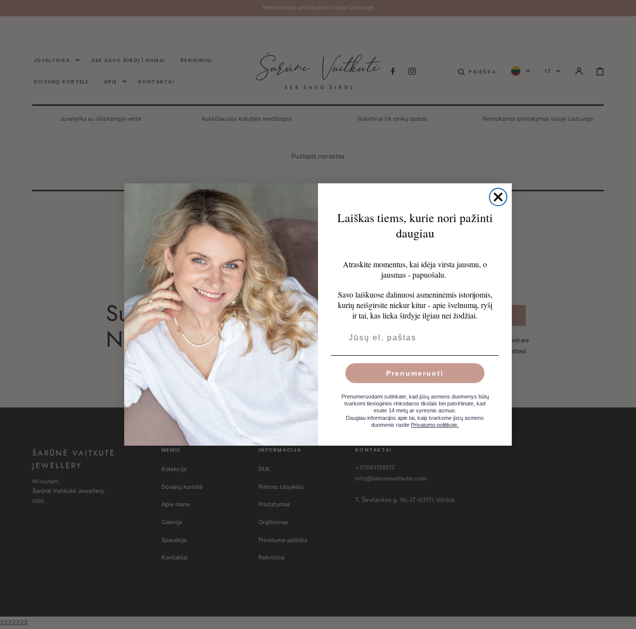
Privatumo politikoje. (435, 425)
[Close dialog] (498, 197)
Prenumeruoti (415, 373)
